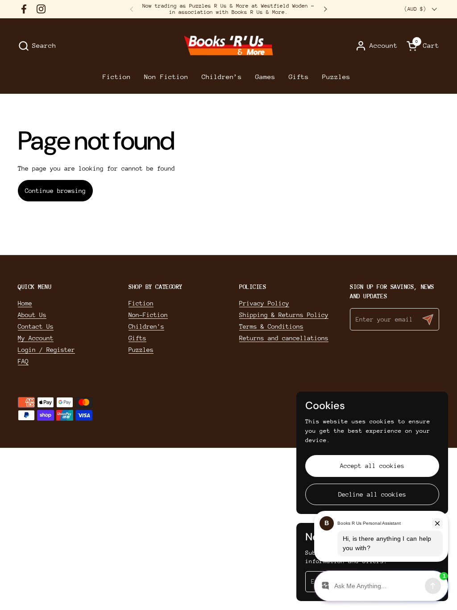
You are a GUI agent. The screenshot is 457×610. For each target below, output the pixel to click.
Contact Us (36, 326)
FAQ (23, 361)
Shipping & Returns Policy (283, 314)
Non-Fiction (148, 314)
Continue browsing (55, 190)
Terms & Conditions (271, 326)
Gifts (137, 338)
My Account (36, 338)
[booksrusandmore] (228, 46)
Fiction (141, 303)
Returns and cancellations (283, 338)
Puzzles (141, 349)
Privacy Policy (264, 303)
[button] (37, 45)
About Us (32, 314)
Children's (146, 326)
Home (25, 303)
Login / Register (46, 349)
